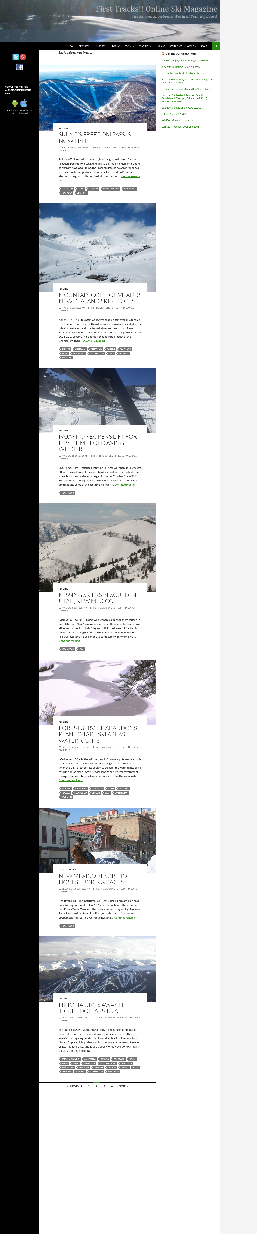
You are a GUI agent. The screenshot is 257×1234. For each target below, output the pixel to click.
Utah (111, 353)
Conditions (145, 46)
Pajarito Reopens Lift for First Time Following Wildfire (98, 443)
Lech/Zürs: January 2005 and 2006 (180, 126)
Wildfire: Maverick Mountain (177, 120)
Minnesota (89, 1063)
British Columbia (70, 1059)
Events (63, 869)
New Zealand (97, 353)
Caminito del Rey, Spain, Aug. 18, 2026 (182, 107)
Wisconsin (113, 1071)
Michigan (93, 189)
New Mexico (130, 189)
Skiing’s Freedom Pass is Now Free (95, 137)
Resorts (63, 128)
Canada (111, 349)
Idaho (65, 353)
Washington (121, 793)
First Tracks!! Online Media (110, 147)
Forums (116, 46)
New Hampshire (111, 189)
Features (100, 46)
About (204, 46)
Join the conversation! (180, 53)
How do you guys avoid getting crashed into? (186, 60)
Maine (81, 189)
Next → (123, 1086)
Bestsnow (84, 46)
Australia (80, 349)
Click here (11, 109)
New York (67, 193)
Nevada (66, 793)
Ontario (98, 1067)
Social (128, 46)
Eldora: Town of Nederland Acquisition (183, 73)
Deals (132, 1059)
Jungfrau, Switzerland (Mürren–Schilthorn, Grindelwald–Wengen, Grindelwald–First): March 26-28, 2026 (185, 98)
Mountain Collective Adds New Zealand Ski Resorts (100, 298)
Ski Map (161, 46)
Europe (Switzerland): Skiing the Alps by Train (186, 88)
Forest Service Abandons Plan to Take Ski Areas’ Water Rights (98, 734)
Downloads (175, 46)
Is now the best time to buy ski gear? (181, 66)
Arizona (66, 788)
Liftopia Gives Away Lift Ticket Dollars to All (94, 1007)
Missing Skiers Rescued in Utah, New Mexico (97, 598)
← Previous (74, 1086)
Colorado (67, 189)
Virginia (80, 1071)
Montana (124, 788)
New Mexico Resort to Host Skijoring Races (93, 879)
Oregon (96, 793)
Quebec (124, 1067)
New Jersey (126, 1063)
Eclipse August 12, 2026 (174, 113)
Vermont (82, 193)
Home (71, 46)
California (96, 349)
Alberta (66, 349)
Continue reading (96, 340)
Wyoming (67, 357)
